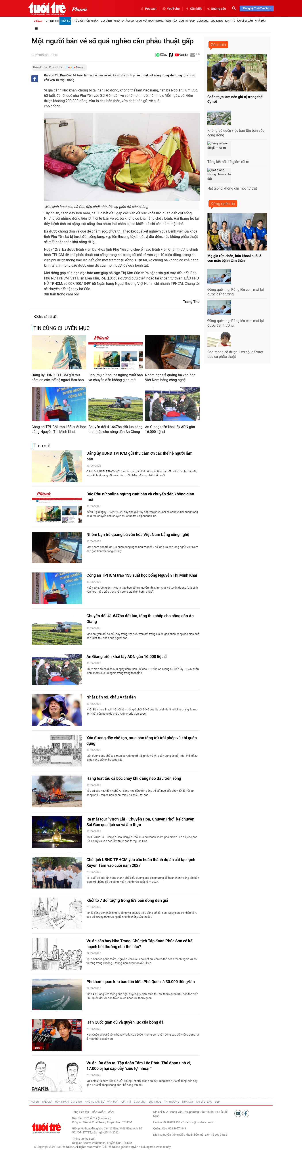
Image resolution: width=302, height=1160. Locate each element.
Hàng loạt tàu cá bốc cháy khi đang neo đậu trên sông (133, 778)
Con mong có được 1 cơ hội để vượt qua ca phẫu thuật (235, 354)
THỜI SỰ (34, 1101)
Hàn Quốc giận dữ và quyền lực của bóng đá (125, 1022)
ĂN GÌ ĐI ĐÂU (204, 1101)
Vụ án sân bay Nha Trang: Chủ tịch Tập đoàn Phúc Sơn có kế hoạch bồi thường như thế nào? (139, 944)
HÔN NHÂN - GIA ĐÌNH (68, 1101)
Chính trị (52, 20)
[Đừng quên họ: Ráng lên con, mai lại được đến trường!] (219, 276)
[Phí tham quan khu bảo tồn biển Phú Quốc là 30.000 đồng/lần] (57, 995)
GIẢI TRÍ (126, 1101)
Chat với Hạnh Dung (150, 20)
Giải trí (183, 20)
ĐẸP (217, 1101)
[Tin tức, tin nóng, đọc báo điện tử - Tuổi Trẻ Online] (47, 8)
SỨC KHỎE (155, 1101)
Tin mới (42, 446)
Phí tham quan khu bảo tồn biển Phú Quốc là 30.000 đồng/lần (140, 981)
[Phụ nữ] (78, 8)
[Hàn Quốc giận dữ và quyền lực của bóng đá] (57, 1035)
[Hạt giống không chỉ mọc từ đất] (219, 175)
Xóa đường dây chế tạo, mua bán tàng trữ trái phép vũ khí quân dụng (141, 740)
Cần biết (196, 8)
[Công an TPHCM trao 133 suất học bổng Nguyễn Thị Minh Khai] (59, 404)
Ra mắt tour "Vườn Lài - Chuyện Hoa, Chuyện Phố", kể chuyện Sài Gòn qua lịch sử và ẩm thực (140, 822)
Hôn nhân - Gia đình (98, 20)
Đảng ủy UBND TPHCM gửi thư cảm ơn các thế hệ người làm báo (58, 377)
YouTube (173, 8)
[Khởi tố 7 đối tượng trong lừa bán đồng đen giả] (57, 913)
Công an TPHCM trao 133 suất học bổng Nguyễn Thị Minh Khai (59, 429)
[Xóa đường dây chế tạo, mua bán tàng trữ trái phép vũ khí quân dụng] (57, 751)
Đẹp (192, 20)
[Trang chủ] (38, 21)
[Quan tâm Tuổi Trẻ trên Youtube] (238, 1113)
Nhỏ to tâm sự (124, 20)
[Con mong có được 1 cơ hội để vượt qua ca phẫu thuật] (219, 339)
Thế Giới (77, 20)
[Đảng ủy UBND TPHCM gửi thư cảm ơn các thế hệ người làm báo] (59, 352)
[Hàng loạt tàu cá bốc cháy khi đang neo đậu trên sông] (57, 791)
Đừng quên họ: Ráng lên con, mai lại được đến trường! (235, 291)
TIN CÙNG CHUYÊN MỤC (61, 328)
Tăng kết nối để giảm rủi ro (228, 162)
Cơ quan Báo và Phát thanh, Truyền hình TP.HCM (102, 1142)
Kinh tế (230, 20)
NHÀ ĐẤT (187, 1101)
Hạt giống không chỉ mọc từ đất (232, 188)
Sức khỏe (216, 20)
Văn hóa (171, 20)
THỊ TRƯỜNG (171, 1101)
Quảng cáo (218, 8)
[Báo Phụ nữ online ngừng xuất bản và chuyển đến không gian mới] (115, 352)
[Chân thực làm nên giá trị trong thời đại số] (237, 72)
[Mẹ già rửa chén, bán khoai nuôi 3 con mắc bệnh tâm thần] (237, 231)
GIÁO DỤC (140, 1101)
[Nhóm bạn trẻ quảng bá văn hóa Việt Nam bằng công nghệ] (172, 352)
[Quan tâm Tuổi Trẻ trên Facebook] (245, 1113)
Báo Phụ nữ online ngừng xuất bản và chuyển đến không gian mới (115, 377)
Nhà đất (260, 20)
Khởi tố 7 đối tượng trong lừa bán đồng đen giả (127, 900)
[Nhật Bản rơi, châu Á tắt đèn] (57, 710)
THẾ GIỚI (47, 1101)
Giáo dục (203, 20)
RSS (224, 1134)
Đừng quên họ (223, 203)
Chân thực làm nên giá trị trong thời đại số (235, 99)
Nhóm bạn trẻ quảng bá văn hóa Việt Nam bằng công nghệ (170, 377)
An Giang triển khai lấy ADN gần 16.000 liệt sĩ (170, 429)
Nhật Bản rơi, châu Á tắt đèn (111, 697)
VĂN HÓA (113, 1101)
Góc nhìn (218, 44)
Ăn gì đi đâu (245, 20)
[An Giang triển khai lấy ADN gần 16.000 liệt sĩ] (172, 404)
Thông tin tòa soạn (83, 1138)
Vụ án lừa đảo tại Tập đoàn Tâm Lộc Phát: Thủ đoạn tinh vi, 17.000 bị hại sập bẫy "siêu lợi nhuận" (138, 1066)
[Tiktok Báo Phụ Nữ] (171, 55)
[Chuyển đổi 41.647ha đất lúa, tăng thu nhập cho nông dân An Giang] (115, 404)
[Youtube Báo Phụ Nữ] (181, 55)
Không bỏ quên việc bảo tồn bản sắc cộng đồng (235, 132)
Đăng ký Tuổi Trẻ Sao (256, 8)
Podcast (151, 8)
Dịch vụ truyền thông (166, 1134)
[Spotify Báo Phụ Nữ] (161, 55)
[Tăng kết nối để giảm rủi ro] (219, 148)
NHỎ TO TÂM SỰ (94, 1101)
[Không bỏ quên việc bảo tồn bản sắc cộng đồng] (219, 117)
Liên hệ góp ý (213, 1134)
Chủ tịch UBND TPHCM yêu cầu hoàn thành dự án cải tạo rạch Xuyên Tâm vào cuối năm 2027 (140, 862)
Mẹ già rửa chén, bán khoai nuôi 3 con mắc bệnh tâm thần (234, 258)
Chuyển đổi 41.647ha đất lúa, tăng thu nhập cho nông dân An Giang (115, 429)
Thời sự (65, 20)
